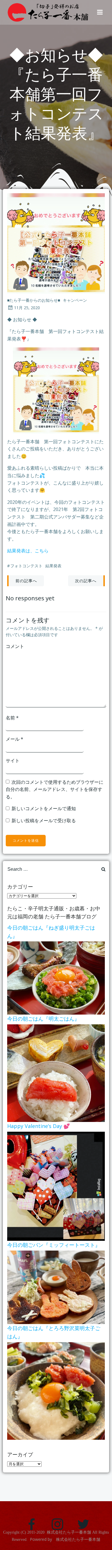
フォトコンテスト (26, 565)
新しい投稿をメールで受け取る (43, 820)
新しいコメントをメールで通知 (43, 808)
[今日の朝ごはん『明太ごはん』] (56, 1072)
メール (14, 739)
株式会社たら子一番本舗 (69, 1532)
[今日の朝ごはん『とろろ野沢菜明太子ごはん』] (56, 1390)
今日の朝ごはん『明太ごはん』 (43, 1018)
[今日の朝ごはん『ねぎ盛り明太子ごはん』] (56, 977)
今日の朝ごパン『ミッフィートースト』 (53, 1244)
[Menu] (100, 12)
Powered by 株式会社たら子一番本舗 (65, 1539)
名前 (12, 718)
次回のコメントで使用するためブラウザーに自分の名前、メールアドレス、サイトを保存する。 (54, 789)
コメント (15, 646)
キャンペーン (75, 300)
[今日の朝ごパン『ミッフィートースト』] (56, 1287)
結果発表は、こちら (28, 550)
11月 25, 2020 (27, 307)
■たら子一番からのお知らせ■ (33, 300)
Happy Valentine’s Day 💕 (38, 1126)
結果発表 (53, 565)
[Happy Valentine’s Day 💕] (56, 1186)
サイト (13, 760)
